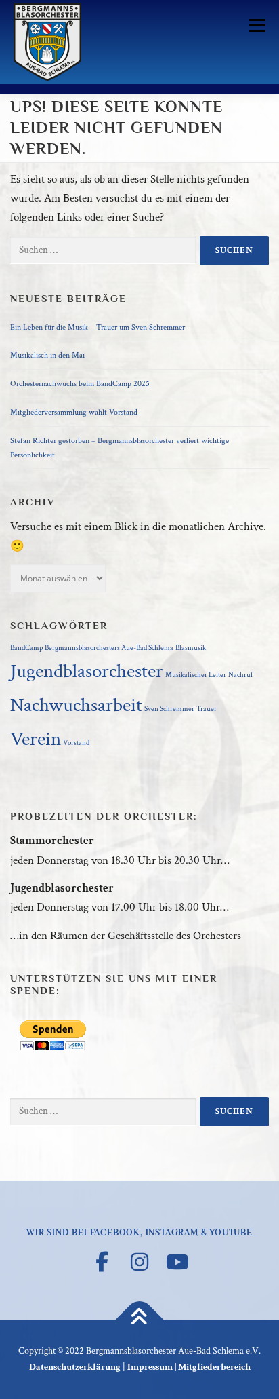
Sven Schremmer (169, 709)
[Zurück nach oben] (140, 1319)
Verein (35, 739)
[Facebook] (101, 1262)
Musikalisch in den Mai (47, 354)
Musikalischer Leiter (195, 675)
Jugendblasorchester (86, 671)
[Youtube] (177, 1262)
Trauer (206, 709)
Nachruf (240, 675)
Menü (254, 25)
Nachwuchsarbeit (76, 705)
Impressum (150, 1367)
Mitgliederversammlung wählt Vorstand (73, 411)
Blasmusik (190, 648)
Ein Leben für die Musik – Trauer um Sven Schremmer (97, 327)
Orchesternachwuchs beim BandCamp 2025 (80, 383)
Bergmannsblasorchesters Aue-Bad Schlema (109, 648)
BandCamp (26, 648)
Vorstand (76, 743)
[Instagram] (139, 1262)
